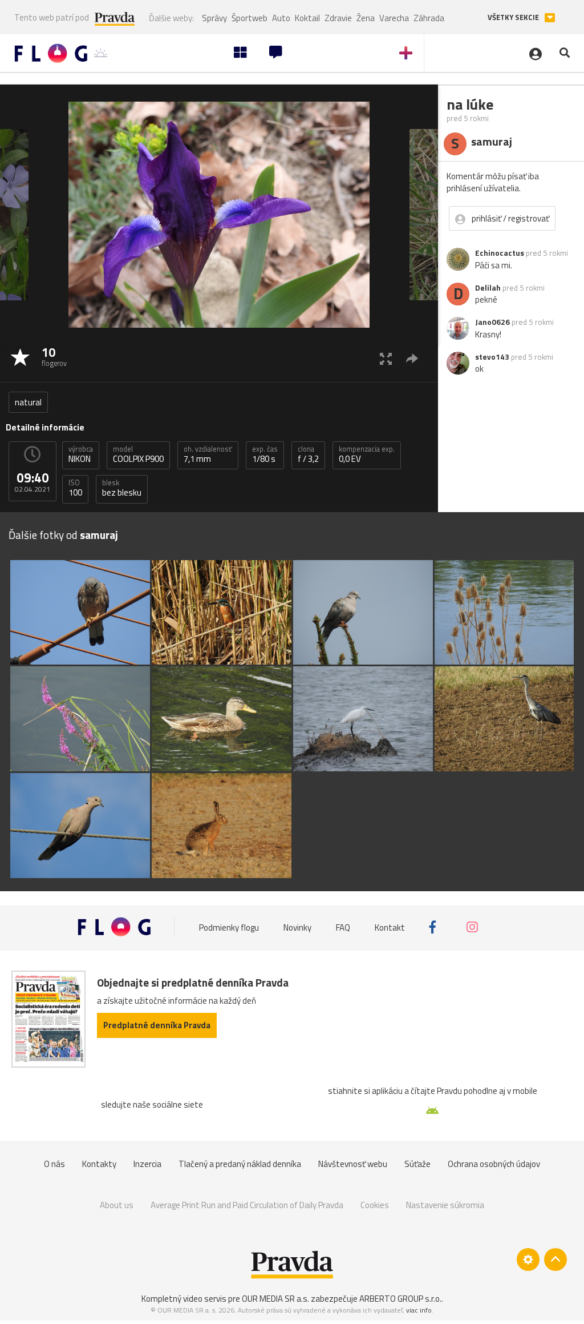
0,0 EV (367, 454)
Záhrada (428, 18)
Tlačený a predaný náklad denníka (240, 1164)
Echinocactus (499, 253)
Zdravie (338, 18)
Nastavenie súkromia (445, 1205)
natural (28, 402)
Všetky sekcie (514, 17)
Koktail (307, 18)
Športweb (249, 18)
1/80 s (265, 454)
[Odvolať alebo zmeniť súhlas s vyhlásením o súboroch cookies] (528, 1259)
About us (116, 1205)
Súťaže (417, 1164)
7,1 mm (208, 454)
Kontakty (99, 1164)
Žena (365, 18)
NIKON (80, 454)
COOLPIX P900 (138, 454)
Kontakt (390, 926)
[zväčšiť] (386, 358)
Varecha (394, 18)
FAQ (343, 926)
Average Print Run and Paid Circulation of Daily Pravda (247, 1205)
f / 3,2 (308, 454)
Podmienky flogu (229, 926)
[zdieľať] (412, 358)
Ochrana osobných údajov (494, 1164)
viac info (419, 1310)
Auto (281, 18)
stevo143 (492, 357)
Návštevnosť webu (352, 1164)
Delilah (488, 287)
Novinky (297, 926)
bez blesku (121, 488)
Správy (214, 18)
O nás (54, 1164)
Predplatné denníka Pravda (156, 1025)
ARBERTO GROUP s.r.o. (400, 1298)
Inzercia (147, 1164)
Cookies (374, 1205)
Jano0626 (492, 322)
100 (75, 488)
